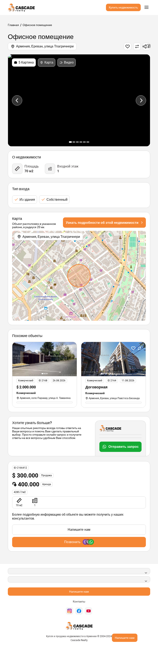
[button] (70, 142)
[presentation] (17, 100)
